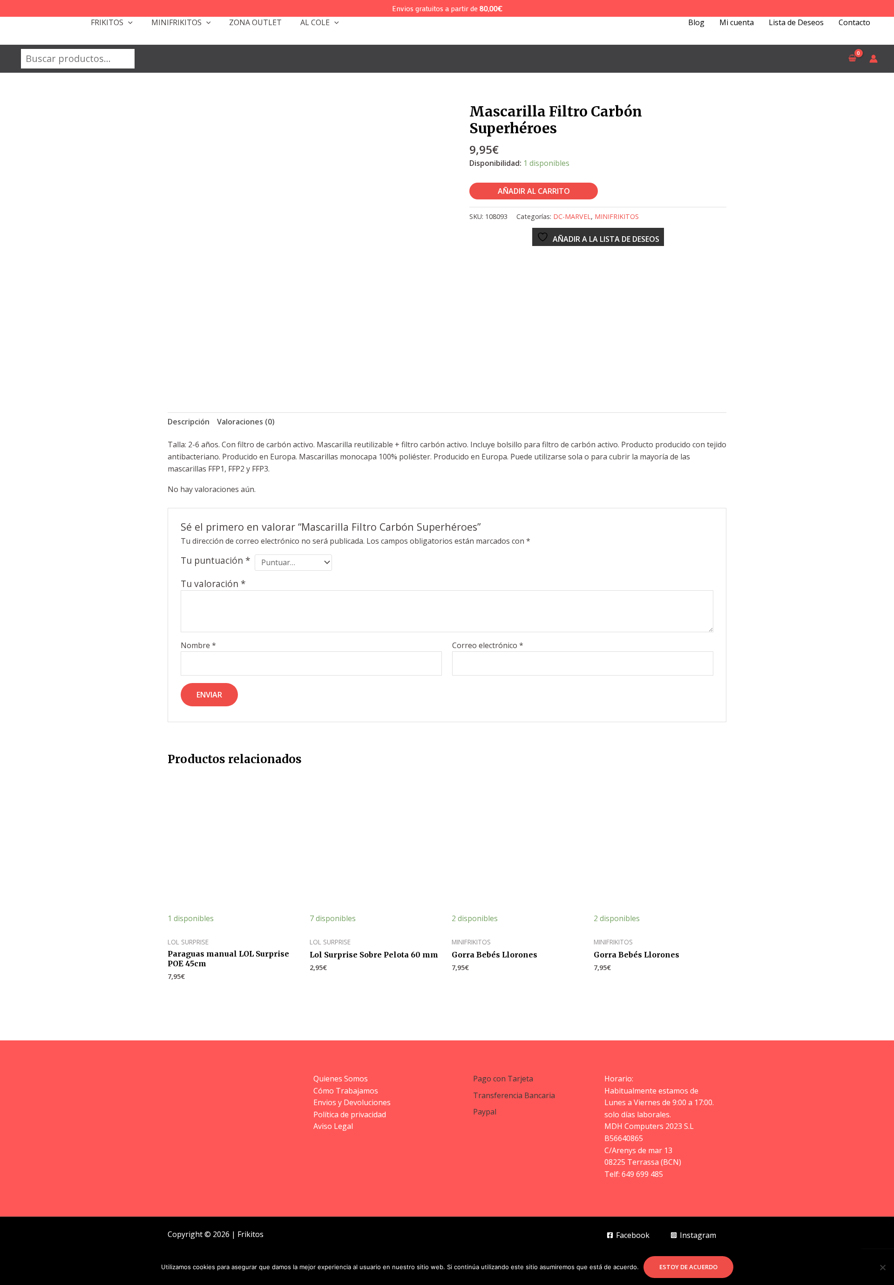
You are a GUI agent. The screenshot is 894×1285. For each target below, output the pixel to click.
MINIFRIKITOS (176, 22)
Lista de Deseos (796, 22)
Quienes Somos (340, 1078)
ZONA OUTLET (255, 22)
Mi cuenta (736, 22)
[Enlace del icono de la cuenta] (873, 59)
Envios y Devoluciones (352, 1102)
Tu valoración (213, 583)
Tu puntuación (216, 560)
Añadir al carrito (534, 191)
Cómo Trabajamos (345, 1091)
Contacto (854, 22)
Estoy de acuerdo (688, 1267)
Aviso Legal (333, 1126)
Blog (696, 22)
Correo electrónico (487, 645)
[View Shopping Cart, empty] (852, 58)
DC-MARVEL (572, 216)
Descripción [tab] (189, 422)
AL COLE (315, 22)
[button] (128, 22)
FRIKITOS (107, 22)
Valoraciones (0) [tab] (246, 422)
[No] (882, 1267)
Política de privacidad (349, 1114)
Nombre (198, 645)
